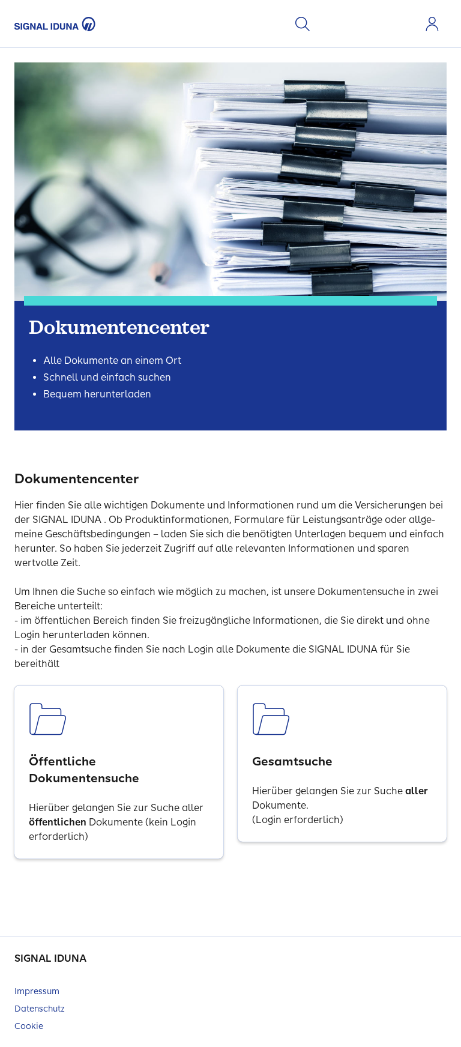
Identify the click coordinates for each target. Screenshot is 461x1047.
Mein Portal (432, 24)
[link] (118, 772)
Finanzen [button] (386, 24)
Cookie (28, 1026)
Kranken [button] (329, 24)
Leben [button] (348, 24)
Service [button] (406, 24)
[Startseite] (54, 24)
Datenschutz (39, 1009)
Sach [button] (367, 24)
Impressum (36, 991)
